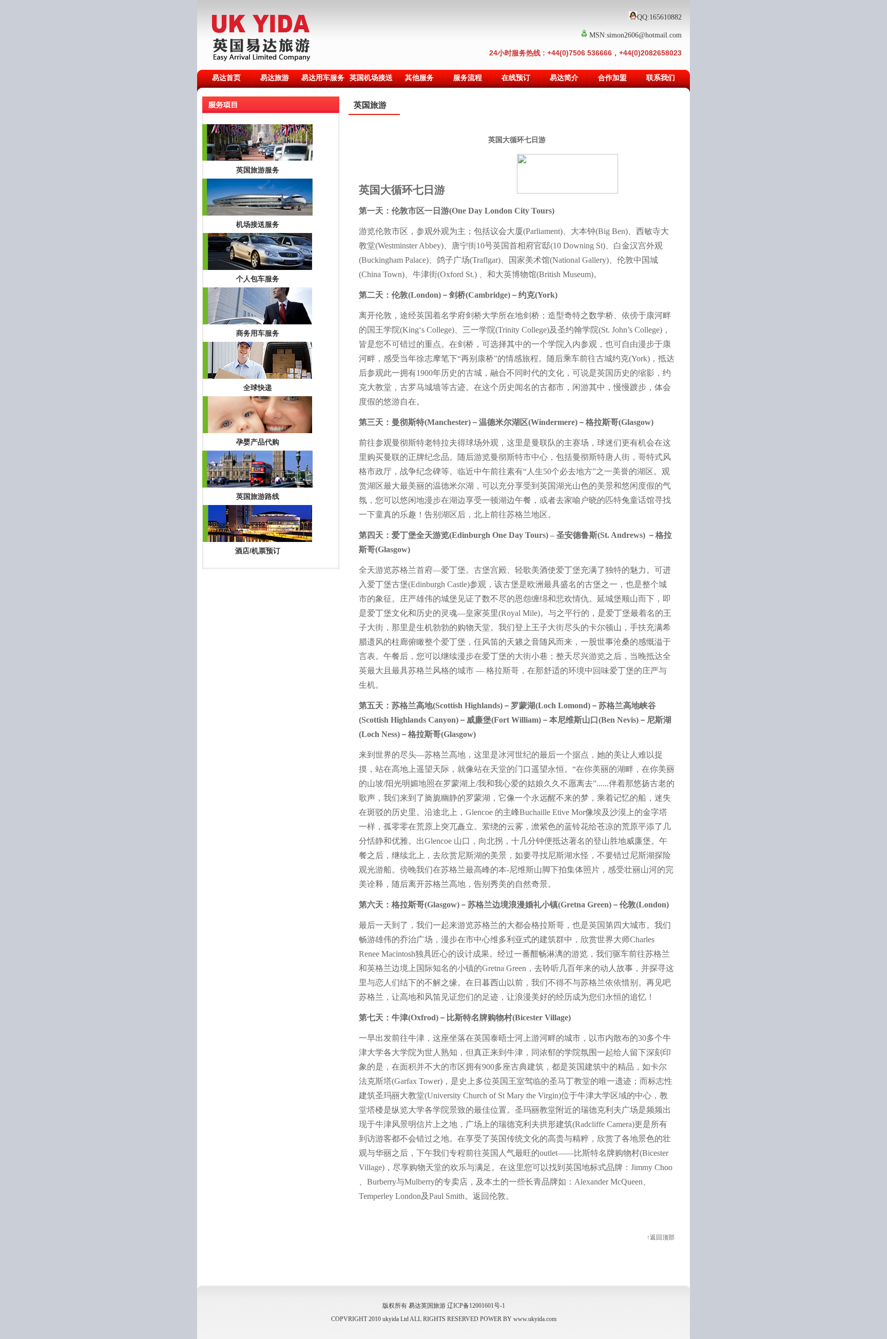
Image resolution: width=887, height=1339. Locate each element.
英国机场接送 (371, 78)
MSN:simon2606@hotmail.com (635, 35)
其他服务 (419, 78)
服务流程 (467, 78)
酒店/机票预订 (257, 551)
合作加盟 (612, 78)
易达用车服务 (322, 78)
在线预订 (516, 78)
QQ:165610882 (659, 17)
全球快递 (257, 387)
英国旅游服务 (257, 170)
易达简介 (564, 78)
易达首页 (226, 78)
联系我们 (660, 78)
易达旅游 (274, 78)
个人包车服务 (257, 279)
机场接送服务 (257, 224)
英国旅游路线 (257, 496)
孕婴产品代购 (257, 442)
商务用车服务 (257, 333)
